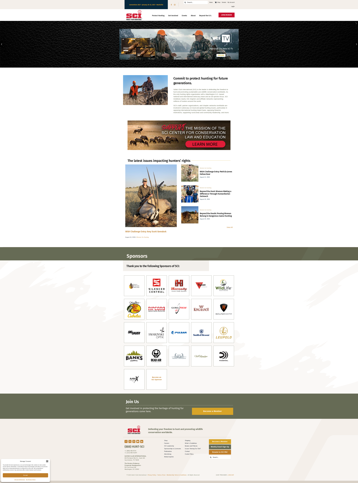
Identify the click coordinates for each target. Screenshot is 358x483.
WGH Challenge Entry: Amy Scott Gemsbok (145, 231)
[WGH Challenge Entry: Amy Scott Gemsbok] (151, 195)
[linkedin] (141, 441)
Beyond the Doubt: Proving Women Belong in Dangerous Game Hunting (216, 214)
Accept (25, 475)
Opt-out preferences (19, 479)
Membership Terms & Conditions (177, 475)
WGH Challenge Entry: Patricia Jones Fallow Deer (216, 172)
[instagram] (174, 5)
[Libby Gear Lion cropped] (189, 207)
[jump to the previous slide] (1, 44)
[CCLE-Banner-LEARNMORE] (179, 121)
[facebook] (171, 5)
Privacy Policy (152, 475)
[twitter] (129, 441)
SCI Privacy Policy (31, 479)
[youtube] (137, 441)
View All (230, 227)
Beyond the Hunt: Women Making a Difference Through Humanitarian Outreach (215, 193)
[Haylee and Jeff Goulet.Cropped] (189, 186)
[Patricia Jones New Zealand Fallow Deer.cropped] (189, 165)
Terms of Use (161, 475)
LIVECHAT (231, 475)
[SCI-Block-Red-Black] (134, 11)
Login (233, 6)
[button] (47, 461)
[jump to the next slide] (356, 44)
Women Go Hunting (143, 237)
